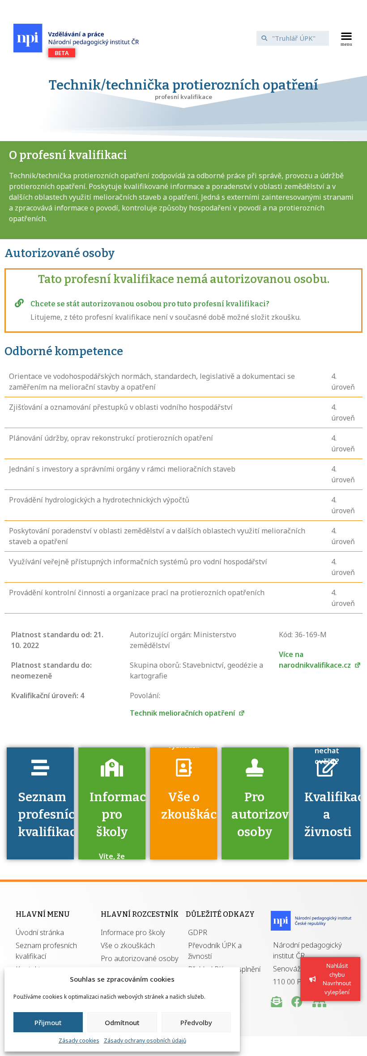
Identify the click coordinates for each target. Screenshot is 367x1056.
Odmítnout (122, 1022)
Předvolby (196, 1022)
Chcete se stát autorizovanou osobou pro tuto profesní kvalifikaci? (149, 304)
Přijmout (48, 1022)
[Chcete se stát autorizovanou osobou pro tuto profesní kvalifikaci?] (19, 303)
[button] (346, 38)
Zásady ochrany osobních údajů (145, 1040)
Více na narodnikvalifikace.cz (316, 659)
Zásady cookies (79, 1040)
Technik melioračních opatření (183, 713)
